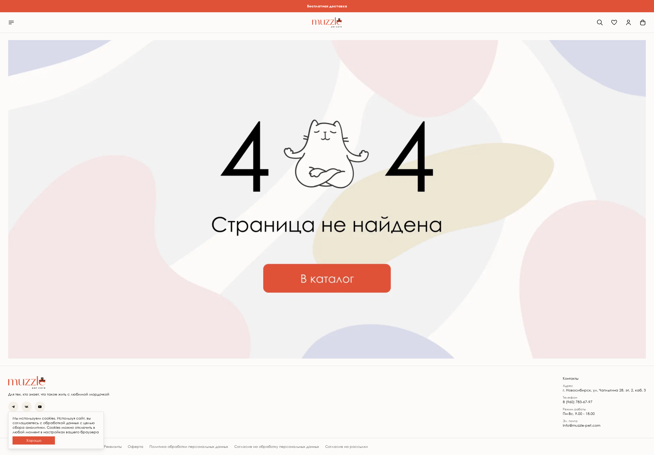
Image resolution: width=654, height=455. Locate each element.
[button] (614, 22)
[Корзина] (643, 22)
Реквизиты (113, 446)
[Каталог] (11, 22)
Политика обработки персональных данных (188, 446)
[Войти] (628, 22)
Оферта (135, 446)
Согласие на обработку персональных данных (276, 446)
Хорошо (33, 440)
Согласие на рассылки (346, 446)
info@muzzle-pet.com (581, 425)
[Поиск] (600, 22)
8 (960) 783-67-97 (577, 402)
